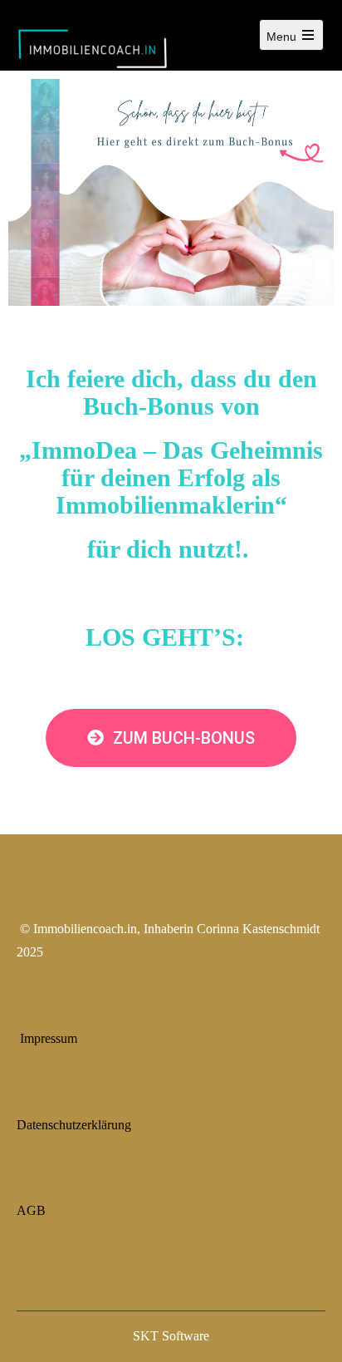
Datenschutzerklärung (74, 1125)
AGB (31, 1210)
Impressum (48, 1038)
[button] (171, 738)
